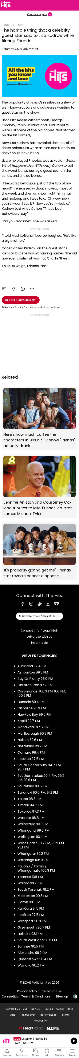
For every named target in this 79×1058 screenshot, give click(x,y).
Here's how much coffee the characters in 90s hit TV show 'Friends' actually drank (39, 418)
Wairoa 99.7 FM (29, 883)
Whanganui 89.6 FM (33, 830)
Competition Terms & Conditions (26, 996)
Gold (13, 1014)
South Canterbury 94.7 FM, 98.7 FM (39, 767)
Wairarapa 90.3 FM (32, 824)
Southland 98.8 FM (32, 786)
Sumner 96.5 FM (30, 946)
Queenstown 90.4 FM (34, 959)
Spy (20, 25)
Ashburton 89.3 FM (32, 672)
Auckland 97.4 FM (31, 666)
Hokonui (64, 1014)
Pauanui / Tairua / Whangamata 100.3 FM (36, 868)
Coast (60, 1009)
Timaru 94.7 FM (30, 805)
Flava (70, 1009)
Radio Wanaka (47, 1014)
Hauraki (48, 1009)
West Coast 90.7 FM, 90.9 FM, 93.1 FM (40, 845)
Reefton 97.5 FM (30, 914)
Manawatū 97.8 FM (32, 727)
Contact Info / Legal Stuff (40, 630)
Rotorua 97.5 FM (30, 758)
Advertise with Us (39, 637)
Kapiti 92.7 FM (28, 720)
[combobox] (32, 288)
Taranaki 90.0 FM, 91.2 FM (37, 792)
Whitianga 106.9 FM (32, 860)
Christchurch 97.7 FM (34, 685)
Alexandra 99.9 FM (32, 952)
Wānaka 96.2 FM (30, 965)
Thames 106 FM (30, 876)
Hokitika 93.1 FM (30, 933)
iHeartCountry (27, 1014)
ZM (25, 1009)
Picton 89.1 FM (28, 902)
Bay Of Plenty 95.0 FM (35, 678)
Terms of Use (52, 991)
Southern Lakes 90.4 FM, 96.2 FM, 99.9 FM (40, 777)
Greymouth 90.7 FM (33, 927)
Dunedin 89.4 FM (30, 701)
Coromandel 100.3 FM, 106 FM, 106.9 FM (41, 693)
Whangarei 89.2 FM (33, 853)
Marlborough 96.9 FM (34, 733)
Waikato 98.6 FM (30, 817)
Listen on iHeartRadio (39, 1041)
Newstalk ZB (12, 1009)
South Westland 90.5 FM (37, 940)
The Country (39, 1020)
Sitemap (62, 996)
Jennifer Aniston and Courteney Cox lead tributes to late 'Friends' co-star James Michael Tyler (39, 486)
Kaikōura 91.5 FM (30, 908)
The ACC (35, 1009)
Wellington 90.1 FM (32, 836)
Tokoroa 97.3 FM (30, 811)
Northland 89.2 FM (32, 746)
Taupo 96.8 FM (29, 798)
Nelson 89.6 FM (29, 739)
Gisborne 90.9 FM (31, 708)
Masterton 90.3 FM (32, 895)
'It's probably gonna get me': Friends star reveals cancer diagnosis (39, 551)
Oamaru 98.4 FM (31, 752)
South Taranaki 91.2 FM (35, 889)
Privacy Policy (27, 991)
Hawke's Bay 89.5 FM (34, 714)
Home (5, 25)
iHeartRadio (39, 643)
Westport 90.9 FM (32, 921)
